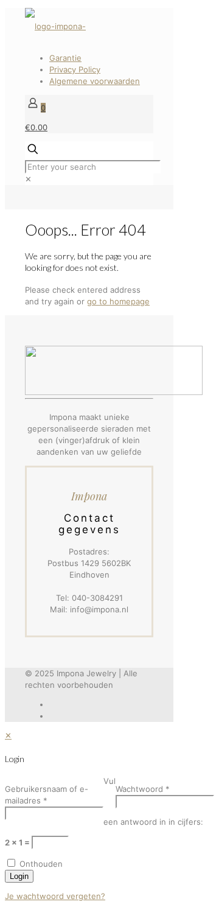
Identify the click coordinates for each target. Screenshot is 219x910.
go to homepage (118, 301)
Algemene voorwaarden (94, 81)
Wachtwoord (143, 789)
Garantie (65, 58)
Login (19, 876)
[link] (28, 179)
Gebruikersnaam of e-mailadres (46, 794)
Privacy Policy (74, 69)
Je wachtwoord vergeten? (55, 896)
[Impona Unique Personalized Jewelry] (55, 26)
